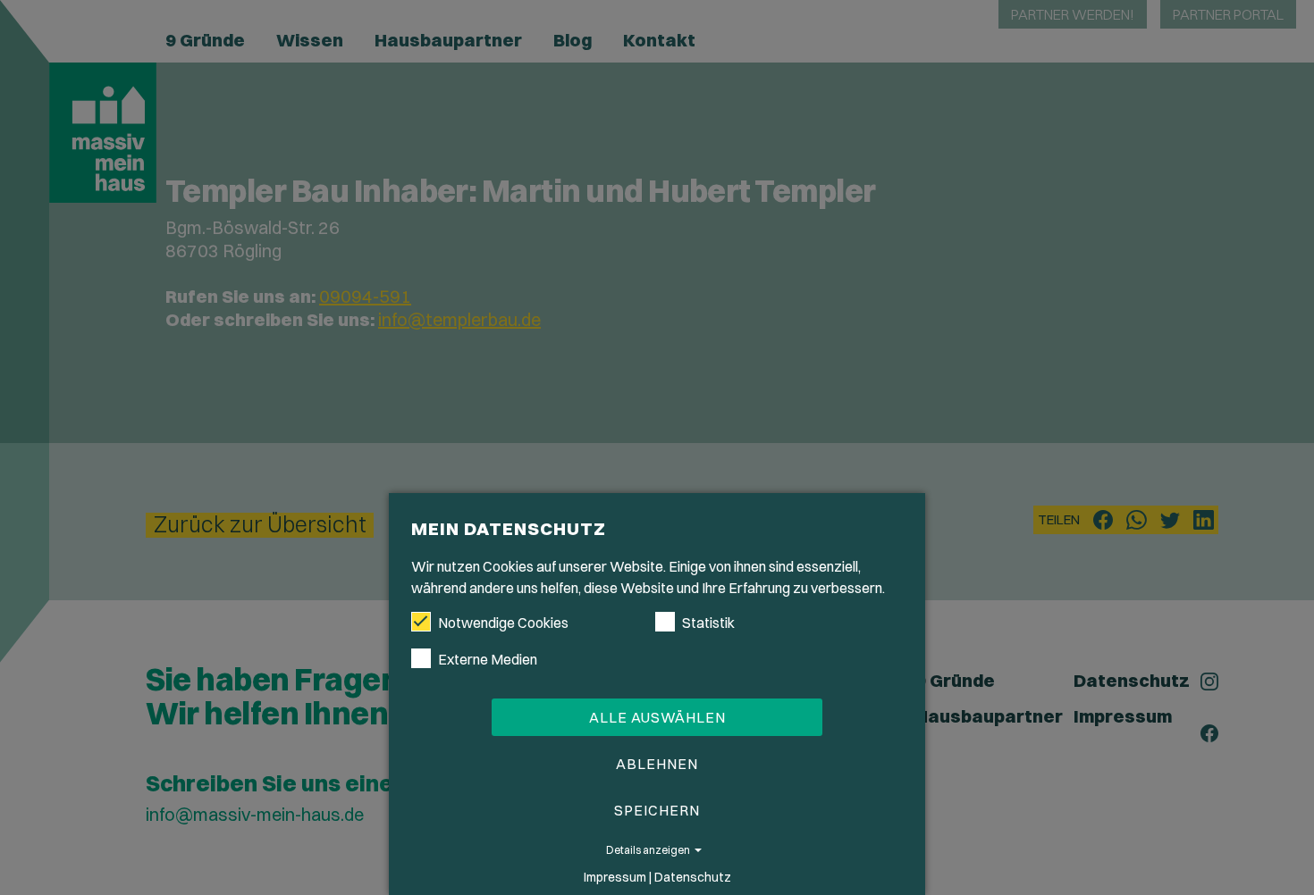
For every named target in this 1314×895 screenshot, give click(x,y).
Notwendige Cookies (503, 623)
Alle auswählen (657, 717)
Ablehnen (657, 764)
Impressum (615, 877)
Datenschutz (692, 877)
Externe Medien (487, 659)
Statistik (708, 623)
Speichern (657, 810)
